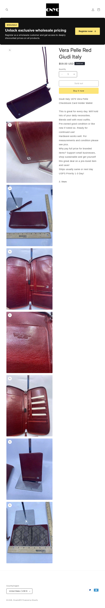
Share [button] (64, 182)
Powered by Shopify (30, 600)
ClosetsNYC (17, 600)
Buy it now (78, 91)
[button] (7, 10)
